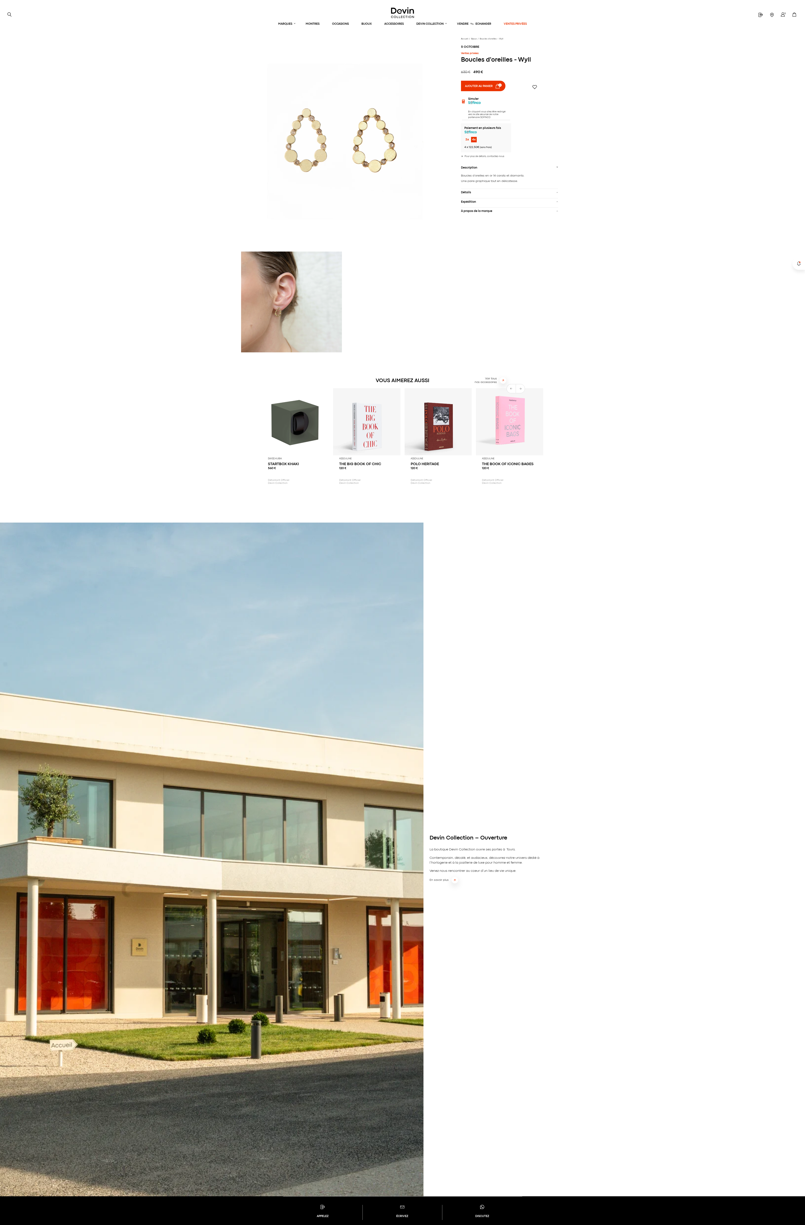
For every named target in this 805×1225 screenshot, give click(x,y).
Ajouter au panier (479, 86)
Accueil (464, 39)
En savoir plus (439, 880)
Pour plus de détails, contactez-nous (484, 156)
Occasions (340, 24)
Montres (312, 24)
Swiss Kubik (275, 459)
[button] (520, 388)
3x (467, 139)
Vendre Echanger (474, 24)
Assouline (345, 459)
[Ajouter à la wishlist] (534, 87)
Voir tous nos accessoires (486, 380)
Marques (285, 24)
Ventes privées (515, 24)
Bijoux (366, 24)
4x (474, 139)
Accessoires (394, 24)
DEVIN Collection (430, 24)
